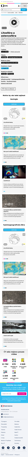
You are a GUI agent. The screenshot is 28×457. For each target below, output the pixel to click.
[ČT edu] (4, 6)
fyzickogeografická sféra (18, 79)
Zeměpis (4, 74)
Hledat (23, 9)
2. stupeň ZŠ (5, 68)
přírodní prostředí (5, 79)
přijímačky (20, 12)
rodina (16, 12)
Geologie (4, 57)
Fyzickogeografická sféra (15, 57)
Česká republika (10, 12)
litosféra (3, 81)
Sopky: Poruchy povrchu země (10, 63)
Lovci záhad (5, 52)
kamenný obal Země (6, 83)
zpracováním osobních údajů (14, 400)
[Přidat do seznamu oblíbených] (24, 108)
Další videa (14, 104)
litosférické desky (11, 81)
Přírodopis (10, 74)
